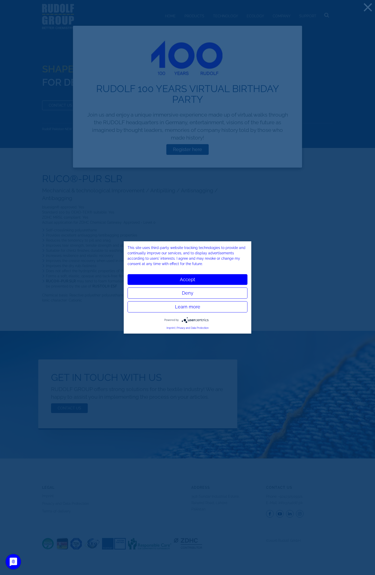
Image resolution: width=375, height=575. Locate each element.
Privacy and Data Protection (193, 328)
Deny (187, 293)
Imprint (171, 328)
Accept (187, 279)
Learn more (187, 306)
